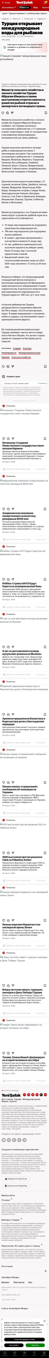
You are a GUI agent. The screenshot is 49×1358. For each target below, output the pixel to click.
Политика (28, 19)
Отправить (42, 383)
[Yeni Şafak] (24, 2)
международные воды (30, 353)
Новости (16, 19)
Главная (5, 19)
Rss (30, 1282)
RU (41, 1094)
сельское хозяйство (22, 357)
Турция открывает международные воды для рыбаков (42, 19)
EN (29, 1094)
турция (17, 348)
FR (37, 1094)
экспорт (27, 348)
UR (45, 1094)
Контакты (19, 1282)
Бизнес (5, 1282)
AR (33, 1094)
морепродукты (9, 353)
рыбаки (6, 357)
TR (24, 1094)
